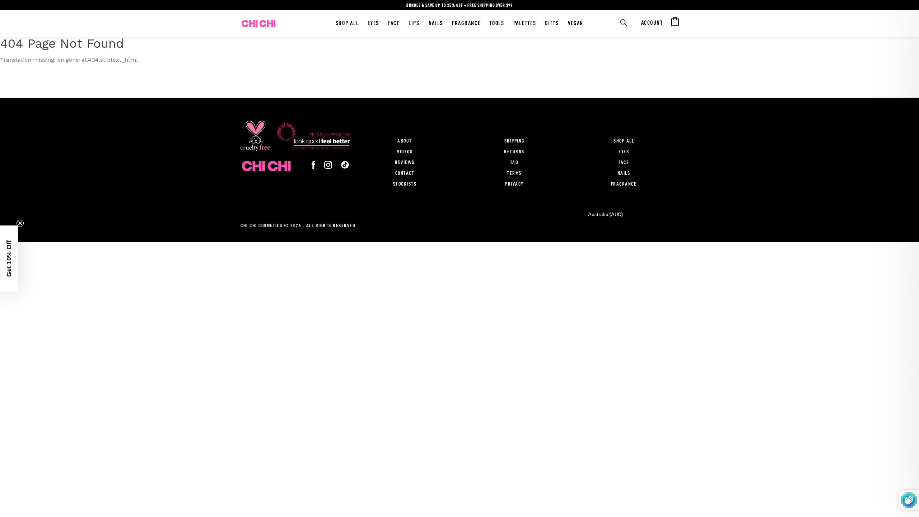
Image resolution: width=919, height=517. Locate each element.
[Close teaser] (20, 223)
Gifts (552, 23)
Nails (436, 23)
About (404, 141)
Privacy (514, 184)
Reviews (405, 162)
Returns (514, 151)
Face (394, 23)
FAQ (514, 162)
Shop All (347, 23)
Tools (496, 23)
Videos (404, 151)
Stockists (405, 184)
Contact (405, 173)
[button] (9, 258)
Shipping (514, 141)
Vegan (575, 23)
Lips (414, 23)
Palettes (524, 23)
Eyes (373, 23)
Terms (514, 173)
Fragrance (466, 23)
